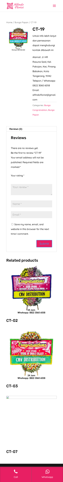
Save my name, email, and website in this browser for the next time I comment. (30, 229)
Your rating (17, 175)
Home (9, 22)
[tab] (31, 129)
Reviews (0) (15, 128)
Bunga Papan (21, 22)
